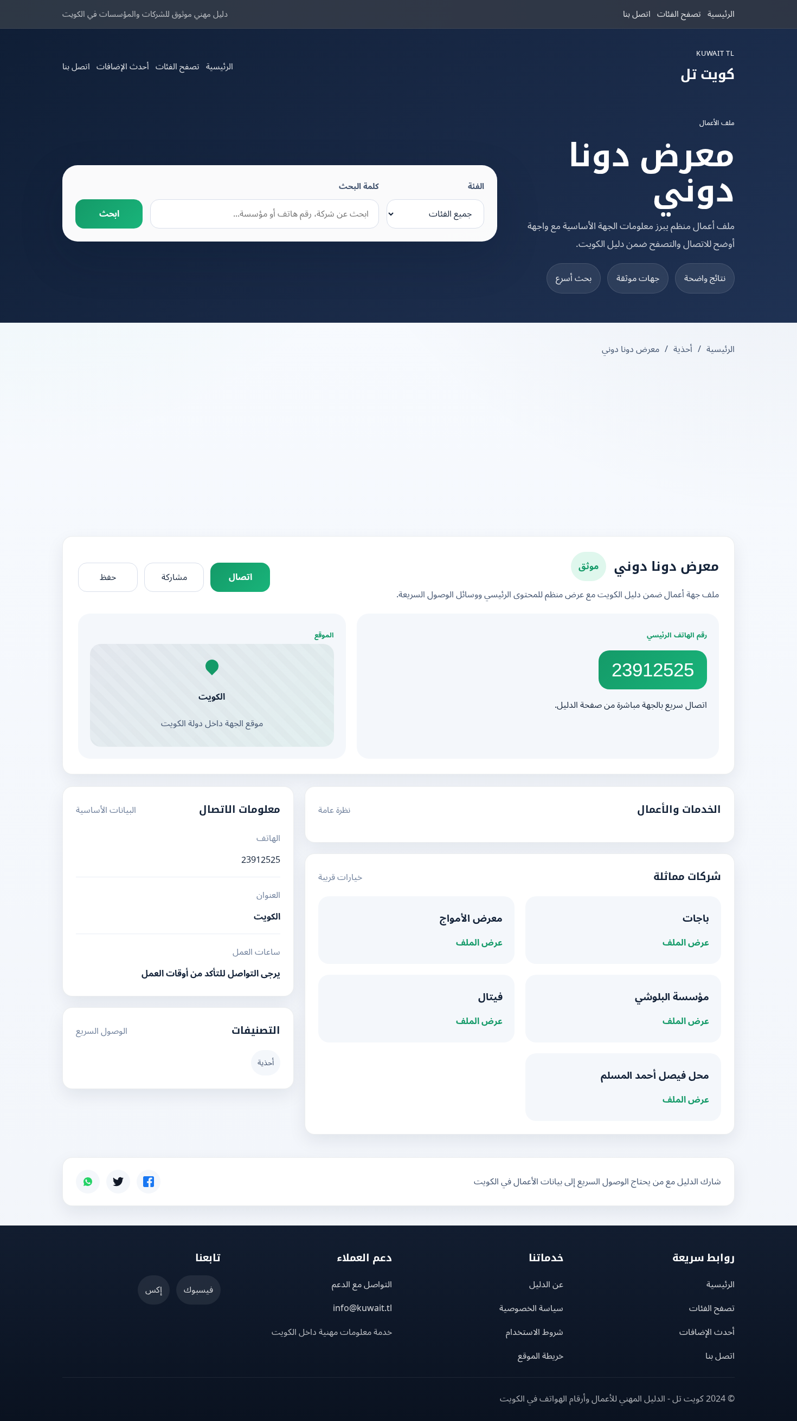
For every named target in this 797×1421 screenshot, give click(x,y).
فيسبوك (198, 1290)
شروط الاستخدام (534, 1332)
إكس (153, 1290)
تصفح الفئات (679, 14)
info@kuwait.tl (362, 1308)
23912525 (653, 669)
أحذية (682, 349)
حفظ (108, 577)
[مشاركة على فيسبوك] (148, 1182)
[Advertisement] (398, 447)
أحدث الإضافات (123, 66)
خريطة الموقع (540, 1356)
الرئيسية (721, 14)
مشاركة (174, 577)
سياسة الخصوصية (531, 1308)
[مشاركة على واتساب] (88, 1182)
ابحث (109, 214)
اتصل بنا (637, 14)
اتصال (240, 577)
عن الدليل (546, 1284)
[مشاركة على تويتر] (118, 1182)
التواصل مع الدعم (362, 1284)
